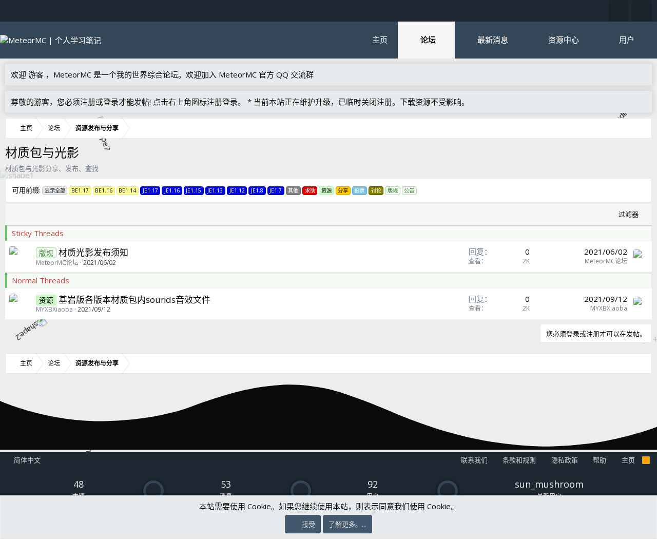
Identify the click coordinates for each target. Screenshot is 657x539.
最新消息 (492, 39)
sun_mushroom (549, 484)
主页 (380, 39)
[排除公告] (641, 102)
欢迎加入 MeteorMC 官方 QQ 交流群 (250, 74)
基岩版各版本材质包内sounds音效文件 (134, 299)
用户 (626, 39)
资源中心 (563, 39)
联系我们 (474, 460)
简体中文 (26, 460)
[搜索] (642, 11)
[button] (446, 40)
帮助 (599, 460)
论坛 (428, 39)
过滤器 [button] (629, 214)
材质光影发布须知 (93, 252)
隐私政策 (564, 460)
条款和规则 (519, 460)
